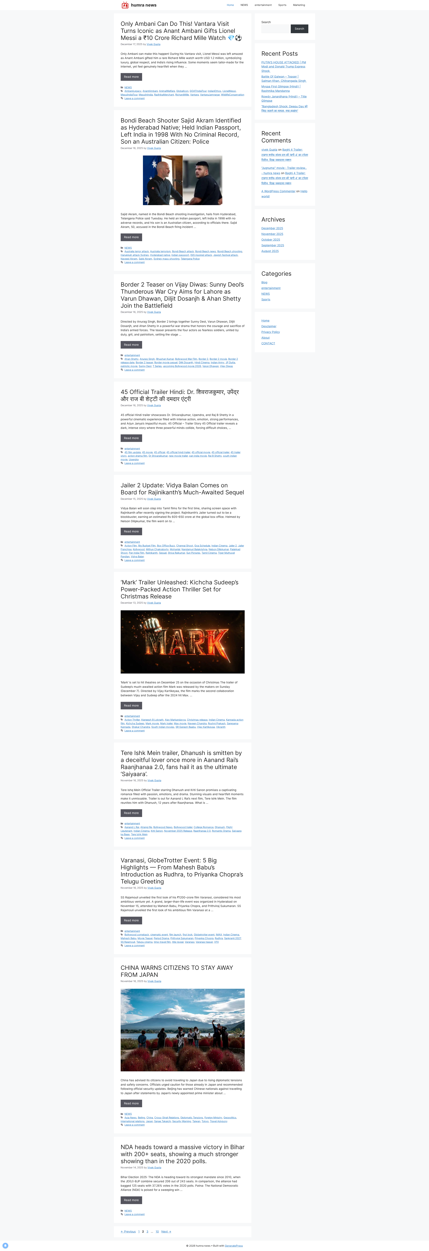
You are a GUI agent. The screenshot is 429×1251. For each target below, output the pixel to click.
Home (230, 5)
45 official (159, 452)
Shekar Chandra (141, 726)
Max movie (180, 723)
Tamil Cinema (209, 552)
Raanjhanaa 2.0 (202, 830)
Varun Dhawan (210, 366)
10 (158, 1231)
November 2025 (272, 234)
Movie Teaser (145, 938)
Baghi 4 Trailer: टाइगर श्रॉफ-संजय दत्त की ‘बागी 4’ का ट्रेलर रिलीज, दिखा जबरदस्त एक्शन (284, 155)
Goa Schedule (202, 545)
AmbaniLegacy (133, 90)
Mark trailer (166, 723)
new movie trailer (178, 455)
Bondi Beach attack (183, 251)
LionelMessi (229, 90)
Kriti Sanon (157, 830)
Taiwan (196, 1121)
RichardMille (182, 94)
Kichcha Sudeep (135, 723)
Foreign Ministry (213, 1117)
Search (266, 22)
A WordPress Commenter (278, 191)
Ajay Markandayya (175, 719)
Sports (282, 5)
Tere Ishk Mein (139, 834)
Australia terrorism (160, 251)
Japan (149, 1121)
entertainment (263, 5)
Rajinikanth (152, 552)
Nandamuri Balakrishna (194, 549)
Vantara (194, 94)
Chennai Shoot (184, 545)
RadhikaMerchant (164, 94)
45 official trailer (220, 452)
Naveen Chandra (197, 723)
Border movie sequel (165, 362)
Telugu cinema (144, 941)
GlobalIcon (182, 90)
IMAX (219, 934)
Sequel (163, 552)
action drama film (137, 455)
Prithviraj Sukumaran (181, 938)
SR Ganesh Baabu (186, 726)
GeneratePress (234, 1245)
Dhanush (220, 827)
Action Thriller (132, 719)
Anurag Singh (147, 358)
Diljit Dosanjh (186, 362)
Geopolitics (230, 1117)
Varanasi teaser (204, 941)
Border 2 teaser (144, 362)
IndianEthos (214, 90)
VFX (216, 941)
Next (166, 1231)
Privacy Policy (270, 332)
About (265, 337)
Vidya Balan (137, 556)
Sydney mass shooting (166, 258)
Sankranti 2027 (232, 938)
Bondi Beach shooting (229, 251)
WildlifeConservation (232, 94)
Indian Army (217, 362)
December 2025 (272, 228)
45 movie (147, 452)
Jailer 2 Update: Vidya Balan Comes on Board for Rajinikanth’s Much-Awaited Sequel (182, 489)
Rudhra (219, 938)
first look (188, 934)
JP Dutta (230, 362)
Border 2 (203, 358)
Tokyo (205, 1121)
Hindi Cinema (202, 362)
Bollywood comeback (137, 934)
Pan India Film (136, 552)
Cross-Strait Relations (166, 1117)
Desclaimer (268, 326)
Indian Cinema (219, 545)
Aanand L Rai (132, 827)
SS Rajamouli (128, 941)
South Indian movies (162, 726)
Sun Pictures (193, 552)
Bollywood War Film (186, 358)
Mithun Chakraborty (157, 549)
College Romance (203, 827)
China (149, 1117)
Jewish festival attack (225, 255)
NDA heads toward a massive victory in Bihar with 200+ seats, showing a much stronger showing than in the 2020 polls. (182, 1154)
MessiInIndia (146, 94)
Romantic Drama (221, 830)
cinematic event (159, 934)
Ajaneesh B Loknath (152, 719)
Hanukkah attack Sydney (135, 255)
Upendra (134, 459)
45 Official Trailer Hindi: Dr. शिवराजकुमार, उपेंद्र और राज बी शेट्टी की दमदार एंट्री (180, 395)
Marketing (299, 5)
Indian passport (180, 255)
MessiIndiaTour (129, 94)
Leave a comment (135, 98)
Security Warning (181, 1121)
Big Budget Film (147, 545)
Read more (131, 76)
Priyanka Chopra (204, 938)
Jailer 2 (233, 545)
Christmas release (197, 719)
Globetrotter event (204, 934)
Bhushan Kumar (165, 358)
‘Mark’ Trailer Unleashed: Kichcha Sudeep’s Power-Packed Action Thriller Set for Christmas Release (179, 589)
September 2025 (272, 245)
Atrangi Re (146, 827)
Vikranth (221, 726)
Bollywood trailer (183, 827)
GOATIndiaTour (198, 90)
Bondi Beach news (205, 251)
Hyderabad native (160, 255)
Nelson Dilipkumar (219, 549)
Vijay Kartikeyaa (206, 726)
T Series (157, 366)
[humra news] (125, 5)
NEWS (244, 5)
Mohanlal (175, 549)
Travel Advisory (218, 1121)
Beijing (141, 1117)
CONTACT (268, 343)
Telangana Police (190, 258)
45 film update (133, 452)
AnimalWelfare (167, 90)
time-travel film (162, 941)
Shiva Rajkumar (176, 552)
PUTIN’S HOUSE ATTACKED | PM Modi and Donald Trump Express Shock (283, 67)
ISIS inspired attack (201, 255)
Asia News (131, 1117)
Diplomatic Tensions (191, 1117)
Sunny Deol (145, 366)
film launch (175, 934)
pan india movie (198, 455)
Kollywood (139, 549)
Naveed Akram (129, 258)
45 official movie (201, 452)
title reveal (177, 941)
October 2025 (270, 239)
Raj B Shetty (215, 455)
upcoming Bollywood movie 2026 (182, 366)
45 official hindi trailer (178, 452)
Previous (128, 1231)
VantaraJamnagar (210, 94)
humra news (144, 5)
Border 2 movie (218, 358)
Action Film (131, 545)
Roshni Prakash (217, 723)
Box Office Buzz (166, 545)
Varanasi (189, 941)
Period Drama (161, 938)
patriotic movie (129, 366)
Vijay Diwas (226, 366)
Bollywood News (162, 827)
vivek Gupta (269, 149)
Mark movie (152, 723)
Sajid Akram (145, 258)
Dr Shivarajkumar (158, 455)
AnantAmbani (150, 90)
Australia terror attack (137, 251)
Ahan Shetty (131, 358)
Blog (264, 282)
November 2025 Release (178, 830)
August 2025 (270, 251)
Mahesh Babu (128, 938)
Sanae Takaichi (162, 1121)
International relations (133, 1121)
